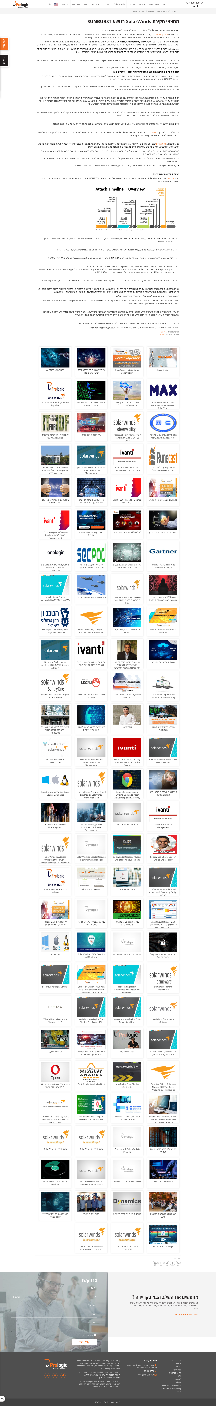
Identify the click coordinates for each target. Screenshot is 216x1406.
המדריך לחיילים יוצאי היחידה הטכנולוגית (163, 728)
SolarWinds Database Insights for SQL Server (55, 696)
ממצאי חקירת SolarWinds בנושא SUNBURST (148, 11)
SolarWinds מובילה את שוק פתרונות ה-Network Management (91, 762)
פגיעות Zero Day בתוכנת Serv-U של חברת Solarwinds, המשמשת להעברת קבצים (55, 1119)
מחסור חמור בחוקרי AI (55, 370)
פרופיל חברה (153, 4)
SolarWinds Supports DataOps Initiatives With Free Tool (91, 858)
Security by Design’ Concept (55, 986)
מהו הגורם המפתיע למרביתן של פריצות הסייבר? (163, 956)
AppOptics (55, 954)
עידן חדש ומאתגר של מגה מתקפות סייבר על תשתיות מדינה (127, 566)
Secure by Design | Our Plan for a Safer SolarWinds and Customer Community (91, 989)
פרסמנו (171, 178)
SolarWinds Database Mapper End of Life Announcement (127, 858)
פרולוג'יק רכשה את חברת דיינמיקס (127, 1214)
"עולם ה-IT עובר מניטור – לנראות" (127, 532)
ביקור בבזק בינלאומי (91, 1214)
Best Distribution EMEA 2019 (91, 1084)
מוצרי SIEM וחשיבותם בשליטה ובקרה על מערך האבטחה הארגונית (163, 598)
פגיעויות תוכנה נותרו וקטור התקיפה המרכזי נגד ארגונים (91, 404)
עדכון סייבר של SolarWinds (91, 1149)
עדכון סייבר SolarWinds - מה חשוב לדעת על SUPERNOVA (91, 1118)
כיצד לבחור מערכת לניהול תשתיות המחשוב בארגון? (163, 793)
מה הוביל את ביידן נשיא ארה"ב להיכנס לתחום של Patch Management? (55, 535)
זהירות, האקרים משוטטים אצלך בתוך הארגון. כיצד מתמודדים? (91, 501)
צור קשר (65, 4)
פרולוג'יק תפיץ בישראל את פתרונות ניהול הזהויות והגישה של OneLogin (55, 567)
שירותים (141, 4)
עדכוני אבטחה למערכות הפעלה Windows (55, 1183)
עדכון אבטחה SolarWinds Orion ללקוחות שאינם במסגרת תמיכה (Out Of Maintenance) (163, 1119)
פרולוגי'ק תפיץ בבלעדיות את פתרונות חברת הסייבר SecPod (91, 566)
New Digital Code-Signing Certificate (127, 1085)
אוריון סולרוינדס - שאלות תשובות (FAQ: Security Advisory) (163, 1053)
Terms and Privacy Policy (170, 1388)
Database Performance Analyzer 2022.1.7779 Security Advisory (55, 665)
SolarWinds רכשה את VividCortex (55, 761)
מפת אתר (177, 1391)
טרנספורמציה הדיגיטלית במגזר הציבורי (127, 631)
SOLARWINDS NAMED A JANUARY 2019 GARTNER (91, 1183)
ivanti (107, 4)
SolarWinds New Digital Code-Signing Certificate (127, 1020)
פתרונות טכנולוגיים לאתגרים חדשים (91, 597)
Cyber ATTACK (55, 1051)
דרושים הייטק (95, 4)
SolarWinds (119, 4)
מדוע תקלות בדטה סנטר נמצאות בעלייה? (163, 1150)
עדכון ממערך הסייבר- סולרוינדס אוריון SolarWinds (127, 1118)
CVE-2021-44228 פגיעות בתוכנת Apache (91, 696)
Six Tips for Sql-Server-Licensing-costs (55, 826)
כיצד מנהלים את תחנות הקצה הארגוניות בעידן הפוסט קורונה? (127, 469)
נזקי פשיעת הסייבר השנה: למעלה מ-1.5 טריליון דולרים (91, 728)
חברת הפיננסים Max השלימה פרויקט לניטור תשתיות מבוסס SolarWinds (163, 405)
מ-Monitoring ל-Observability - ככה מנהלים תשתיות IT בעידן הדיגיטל (127, 437)
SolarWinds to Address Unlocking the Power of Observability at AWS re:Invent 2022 (55, 861)
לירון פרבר (161, 334)
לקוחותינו (76, 4)
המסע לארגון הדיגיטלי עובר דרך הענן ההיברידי (55, 1215)
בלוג (85, 4)
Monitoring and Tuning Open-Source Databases (55, 793)
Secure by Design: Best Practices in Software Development (91, 827)
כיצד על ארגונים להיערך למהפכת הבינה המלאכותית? (91, 371)
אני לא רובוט (88, 1335)
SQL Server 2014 (127, 889)
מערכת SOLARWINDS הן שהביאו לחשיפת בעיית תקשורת (55, 631)
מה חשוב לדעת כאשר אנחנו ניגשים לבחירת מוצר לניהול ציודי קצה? (91, 663)
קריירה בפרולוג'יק (175, 1373)
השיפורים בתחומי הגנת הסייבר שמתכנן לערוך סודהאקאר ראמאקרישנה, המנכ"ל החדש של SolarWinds (127, 666)
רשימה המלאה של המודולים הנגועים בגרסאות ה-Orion (91, 1248)
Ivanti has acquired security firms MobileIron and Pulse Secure (127, 762)
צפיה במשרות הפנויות (188, 1314)
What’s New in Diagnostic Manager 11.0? (55, 1020)
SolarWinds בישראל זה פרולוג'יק (163, 499)
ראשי (164, 4)
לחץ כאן (164, 331)
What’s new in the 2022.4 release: (55, 891)
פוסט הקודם (161, 143)
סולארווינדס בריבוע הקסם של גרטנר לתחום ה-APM (163, 566)
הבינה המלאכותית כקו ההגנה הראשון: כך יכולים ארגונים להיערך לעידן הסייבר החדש (163, 924)
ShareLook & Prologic (163, 1246)
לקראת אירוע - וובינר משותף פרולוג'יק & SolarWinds (55, 923)
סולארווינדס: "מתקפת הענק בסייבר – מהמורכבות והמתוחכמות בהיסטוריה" (55, 730)
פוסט (154, 132)
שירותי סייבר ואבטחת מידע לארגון (127, 1181)
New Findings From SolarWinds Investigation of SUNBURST (127, 989)
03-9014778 (149, 1371)
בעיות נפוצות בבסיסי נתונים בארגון (163, 532)
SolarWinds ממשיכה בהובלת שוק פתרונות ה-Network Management (91, 470)
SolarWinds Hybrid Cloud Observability (127, 371)
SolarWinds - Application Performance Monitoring (163, 696)
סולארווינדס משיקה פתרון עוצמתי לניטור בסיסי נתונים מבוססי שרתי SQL (127, 600)
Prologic (177, 1382)
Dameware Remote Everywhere (163, 988)
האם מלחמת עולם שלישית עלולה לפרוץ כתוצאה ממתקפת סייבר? (163, 436)
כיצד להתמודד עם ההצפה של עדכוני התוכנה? (127, 923)
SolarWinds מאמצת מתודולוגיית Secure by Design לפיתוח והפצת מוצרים (163, 892)
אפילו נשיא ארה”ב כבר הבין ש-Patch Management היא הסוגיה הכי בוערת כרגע (55, 470)
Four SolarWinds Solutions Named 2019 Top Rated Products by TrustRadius (163, 1087)
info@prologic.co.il (146, 1375)
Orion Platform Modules (127, 824)
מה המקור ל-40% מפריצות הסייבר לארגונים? (127, 696)
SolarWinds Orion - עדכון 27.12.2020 (127, 1248)
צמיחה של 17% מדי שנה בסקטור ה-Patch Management (91, 1053)
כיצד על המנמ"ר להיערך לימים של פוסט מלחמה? (91, 923)
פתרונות (131, 4)
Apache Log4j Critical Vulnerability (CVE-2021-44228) (55, 598)
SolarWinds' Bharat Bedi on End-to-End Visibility (163, 858)
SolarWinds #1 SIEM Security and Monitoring (91, 956)
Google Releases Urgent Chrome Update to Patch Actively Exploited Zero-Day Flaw (127, 796)
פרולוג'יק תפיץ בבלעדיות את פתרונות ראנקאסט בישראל (163, 469)
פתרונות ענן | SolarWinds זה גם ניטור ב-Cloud (55, 501)
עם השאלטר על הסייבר (163, 1181)
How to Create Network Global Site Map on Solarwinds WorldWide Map (91, 795)
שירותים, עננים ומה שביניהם (163, 662)
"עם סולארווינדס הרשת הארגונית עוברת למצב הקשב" (55, 436)
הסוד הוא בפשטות (127, 1051)
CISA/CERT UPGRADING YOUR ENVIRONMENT (163, 761)
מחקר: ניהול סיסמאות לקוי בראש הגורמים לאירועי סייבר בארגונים (91, 631)
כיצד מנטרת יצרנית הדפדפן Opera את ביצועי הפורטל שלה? (55, 1085)
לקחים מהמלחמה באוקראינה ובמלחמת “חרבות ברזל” (127, 404)
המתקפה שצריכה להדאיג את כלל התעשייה (163, 631)
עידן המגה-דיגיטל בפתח (91, 434)
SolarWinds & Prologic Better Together (55, 404)
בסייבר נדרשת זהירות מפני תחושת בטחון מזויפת (127, 501)
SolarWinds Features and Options (163, 1020)
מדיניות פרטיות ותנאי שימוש (171, 1385)
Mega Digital (163, 370)
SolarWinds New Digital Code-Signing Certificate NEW (91, 1020)
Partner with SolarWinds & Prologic (127, 1150)
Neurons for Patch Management (163, 826)
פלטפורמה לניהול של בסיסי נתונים (127, 954)
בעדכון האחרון (162, 34)
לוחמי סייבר (127, 727)
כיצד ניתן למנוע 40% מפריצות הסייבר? (91, 534)
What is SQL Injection (91, 889)
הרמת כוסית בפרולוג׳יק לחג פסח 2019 (163, 1215)
